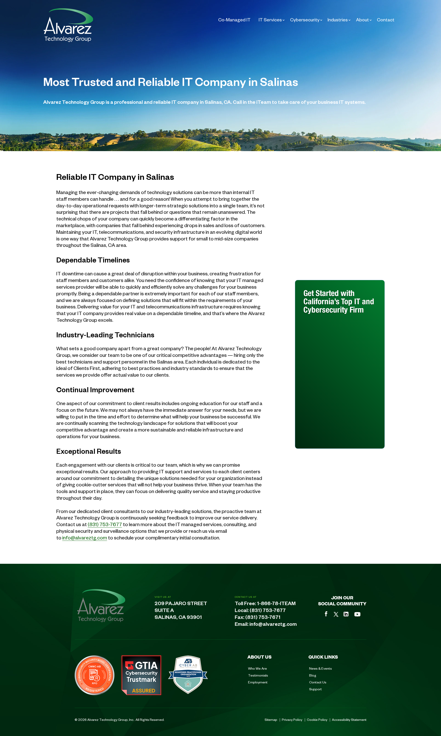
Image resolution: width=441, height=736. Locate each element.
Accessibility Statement (349, 719)
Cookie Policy (317, 719)
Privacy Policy (292, 719)
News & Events (320, 668)
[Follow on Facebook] (326, 614)
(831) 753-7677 (105, 524)
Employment (258, 682)
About (362, 20)
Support (315, 689)
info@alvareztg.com (84, 537)
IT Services (270, 20)
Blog (312, 675)
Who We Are (257, 668)
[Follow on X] (336, 614)
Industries (338, 20)
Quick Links (323, 656)
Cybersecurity (304, 20)
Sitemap (271, 719)
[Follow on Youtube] (357, 614)
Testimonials (258, 675)
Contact (385, 20)
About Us (259, 656)
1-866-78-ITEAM (276, 604)
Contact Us (317, 682)
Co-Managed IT (234, 20)
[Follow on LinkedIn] (346, 614)
